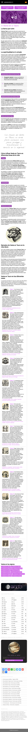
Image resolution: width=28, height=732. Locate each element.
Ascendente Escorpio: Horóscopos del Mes (12, 701)
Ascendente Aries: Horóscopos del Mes (11, 693)
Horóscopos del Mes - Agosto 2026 (10, 679)
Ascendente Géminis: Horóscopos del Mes (12, 690)
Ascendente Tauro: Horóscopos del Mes (11, 692)
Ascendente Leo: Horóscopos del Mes (11, 686)
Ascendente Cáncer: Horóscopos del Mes (12, 688)
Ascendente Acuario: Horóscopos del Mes (12, 697)
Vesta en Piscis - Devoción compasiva (11, 704)
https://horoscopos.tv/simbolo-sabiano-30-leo (16, 657)
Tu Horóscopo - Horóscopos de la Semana (12, 703)
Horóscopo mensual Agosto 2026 (20, 8)
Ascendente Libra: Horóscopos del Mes (11, 683)
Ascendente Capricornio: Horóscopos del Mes (12, 681)
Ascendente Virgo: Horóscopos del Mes (11, 684)
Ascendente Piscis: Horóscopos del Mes (11, 695)
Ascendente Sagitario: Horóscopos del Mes (12, 699)
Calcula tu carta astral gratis (7, 8)
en (6, 566)
